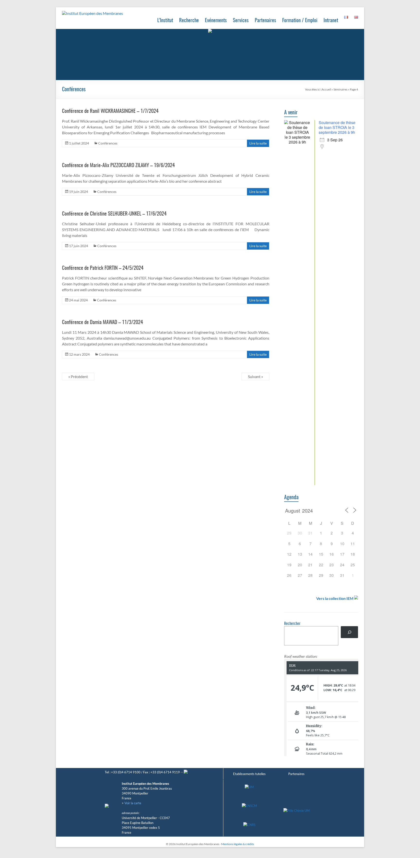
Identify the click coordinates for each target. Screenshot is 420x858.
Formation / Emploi (299, 20)
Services (241, 20)
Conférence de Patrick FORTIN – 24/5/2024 (102, 268)
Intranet (331, 20)
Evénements (216, 20)
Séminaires (340, 89)
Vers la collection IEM (334, 598)
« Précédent (78, 376)
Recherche (189, 20)
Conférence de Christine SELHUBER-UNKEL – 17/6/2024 (114, 214)
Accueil (326, 89)
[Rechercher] (349, 632)
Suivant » (255, 376)
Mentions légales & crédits (237, 844)
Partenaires (265, 20)
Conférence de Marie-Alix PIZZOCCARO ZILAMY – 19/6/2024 (118, 165)
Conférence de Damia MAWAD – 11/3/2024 (102, 322)
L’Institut (165, 20)
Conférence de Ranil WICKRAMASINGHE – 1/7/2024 (110, 111)
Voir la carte (132, 803)
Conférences (107, 143)
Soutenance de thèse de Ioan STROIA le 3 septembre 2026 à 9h (337, 127)
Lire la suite (258, 143)
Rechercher (292, 624)
